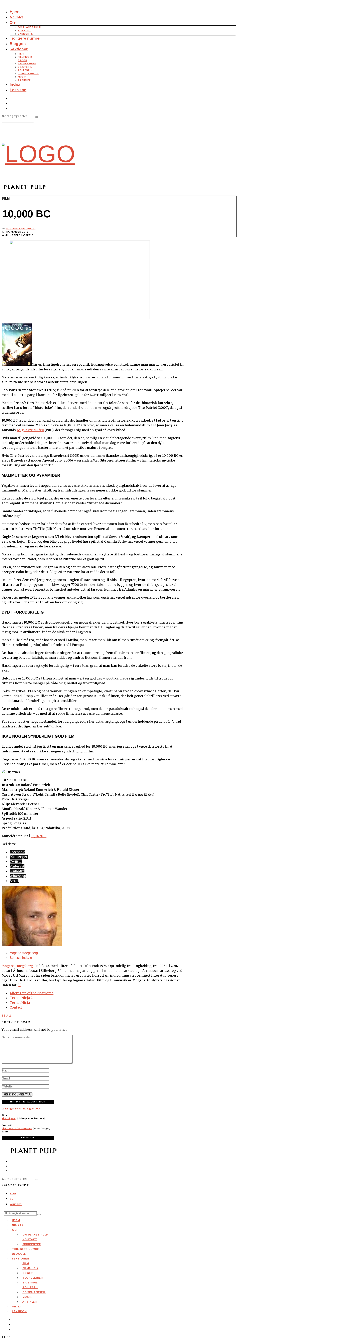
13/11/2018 (38, 836)
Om (13, 22)
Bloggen (18, 44)
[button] (36, 117)
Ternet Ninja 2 (21, 998)
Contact (16, 1007)
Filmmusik (25, 57)
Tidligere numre (25, 38)
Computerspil (28, 73)
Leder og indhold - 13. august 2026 (21, 1108)
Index (15, 84)
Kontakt (24, 30)
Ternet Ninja (20, 1003)
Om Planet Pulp (29, 27)
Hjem (15, 12)
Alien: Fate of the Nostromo (31, 993)
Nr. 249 (16, 17)
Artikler (24, 80)
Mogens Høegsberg (20, 228)
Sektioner (19, 49)
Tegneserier (27, 63)
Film (21, 53)
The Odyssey (9, 1118)
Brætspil (25, 67)
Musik (22, 76)
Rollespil (25, 70)
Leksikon (18, 90)
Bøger (22, 60)
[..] (19, 985)
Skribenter (26, 33)
